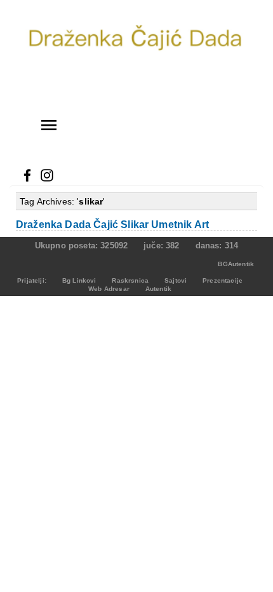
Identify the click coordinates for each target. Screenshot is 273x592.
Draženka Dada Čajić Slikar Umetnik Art (112, 224)
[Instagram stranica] (47, 179)
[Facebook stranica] (27, 179)
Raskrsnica (130, 280)
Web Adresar (109, 288)
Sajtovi (175, 280)
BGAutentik (236, 263)
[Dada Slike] (136, 89)
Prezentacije (223, 280)
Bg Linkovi (79, 280)
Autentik (158, 288)
